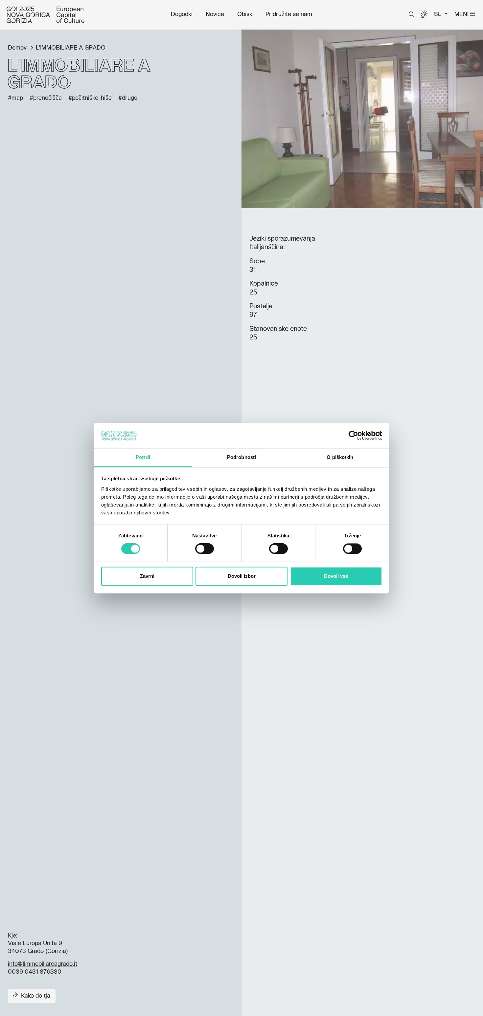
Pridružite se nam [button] (288, 14)
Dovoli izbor (242, 576)
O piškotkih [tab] (340, 457)
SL (438, 14)
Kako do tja (35, 996)
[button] (411, 14)
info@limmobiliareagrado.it (42, 964)
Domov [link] (18, 48)
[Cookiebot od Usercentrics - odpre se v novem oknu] (353, 435)
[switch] (204, 548)
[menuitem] (182, 14)
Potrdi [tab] (143, 457)
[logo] (45, 15)
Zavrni (147, 576)
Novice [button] (215, 14)
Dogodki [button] (182, 14)
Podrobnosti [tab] (241, 457)
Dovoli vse (336, 576)
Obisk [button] (244, 14)
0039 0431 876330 (34, 972)
